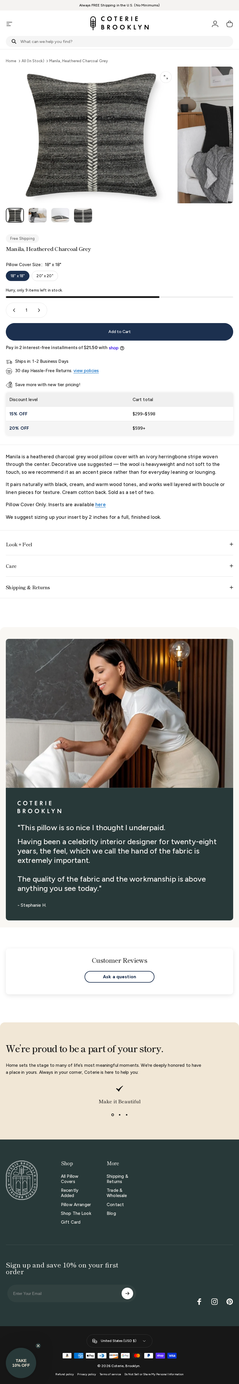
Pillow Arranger (76, 1204)
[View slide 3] (126, 1114)
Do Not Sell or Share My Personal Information (154, 1374)
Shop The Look (76, 1213)
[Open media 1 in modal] (166, 77)
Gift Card (70, 1222)
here (100, 504)
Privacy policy (86, 1374)
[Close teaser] (38, 1345)
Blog (111, 1213)
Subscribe (127, 1293)
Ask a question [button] (119, 976)
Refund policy (64, 1374)
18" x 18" (17, 276)
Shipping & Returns (117, 1179)
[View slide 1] (112, 1114)
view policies (86, 370)
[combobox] (119, 41)
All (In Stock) (33, 61)
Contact (115, 1204)
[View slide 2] (119, 1114)
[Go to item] (15, 215)
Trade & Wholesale (117, 1193)
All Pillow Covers (70, 1179)
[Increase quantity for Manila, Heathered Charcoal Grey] (40, 310)
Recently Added (69, 1193)
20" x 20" (44, 276)
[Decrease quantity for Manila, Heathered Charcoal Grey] (13, 310)
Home (11, 61)
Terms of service (110, 1374)
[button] (21, 1363)
